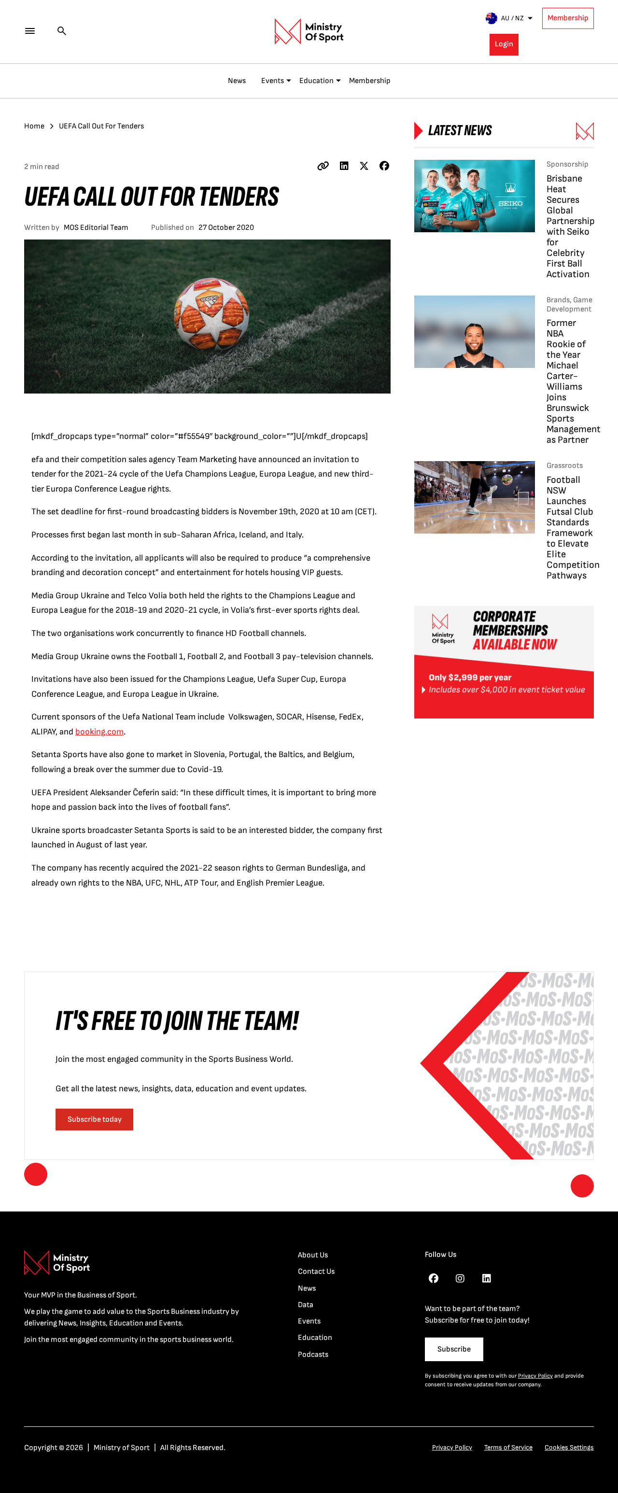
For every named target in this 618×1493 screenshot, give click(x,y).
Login (504, 44)
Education (316, 80)
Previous (35, 1174)
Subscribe (454, 1349)
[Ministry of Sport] (309, 31)
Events (272, 80)
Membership (568, 18)
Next (582, 1185)
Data (305, 1305)
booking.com (99, 732)
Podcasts (313, 1354)
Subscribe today (95, 1119)
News (237, 80)
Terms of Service (508, 1447)
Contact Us (316, 1271)
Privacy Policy (535, 1376)
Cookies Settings (569, 1447)
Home (34, 126)
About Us (313, 1255)
